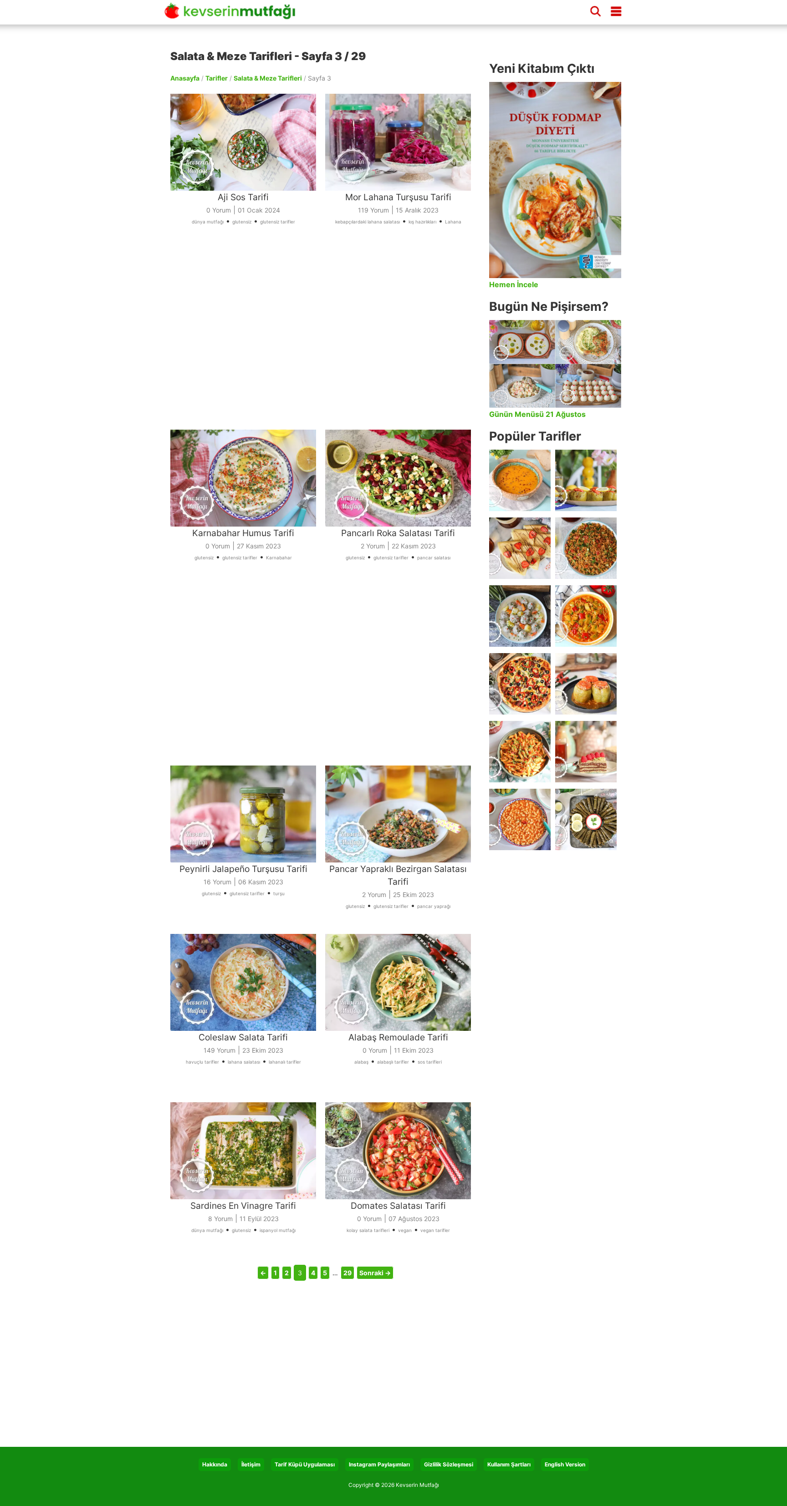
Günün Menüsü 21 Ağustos (537, 414)
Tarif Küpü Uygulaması (305, 1464)
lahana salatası (244, 1062)
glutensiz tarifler (277, 221)
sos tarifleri (430, 1062)
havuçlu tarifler (202, 1062)
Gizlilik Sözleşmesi (448, 1464)
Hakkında (214, 1464)
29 (347, 1273)
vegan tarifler (435, 1230)
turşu (279, 893)
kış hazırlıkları (422, 221)
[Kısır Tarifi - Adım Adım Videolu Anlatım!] (586, 548)
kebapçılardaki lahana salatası (367, 221)
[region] (325, 339)
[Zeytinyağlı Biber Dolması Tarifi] (586, 480)
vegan (405, 1230)
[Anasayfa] (233, 15)
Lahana (453, 221)
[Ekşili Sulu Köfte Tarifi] (520, 616)
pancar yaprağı (433, 906)
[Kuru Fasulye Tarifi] (520, 819)
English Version (565, 1464)
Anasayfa (184, 78)
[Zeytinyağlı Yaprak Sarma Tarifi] (586, 819)
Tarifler (216, 78)
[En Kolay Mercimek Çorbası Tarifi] (520, 480)
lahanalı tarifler (285, 1062)
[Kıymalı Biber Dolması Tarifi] (586, 684)
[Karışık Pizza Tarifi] (520, 684)
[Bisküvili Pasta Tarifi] (586, 751)
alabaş (361, 1062)
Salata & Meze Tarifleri (268, 78)
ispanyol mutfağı (278, 1230)
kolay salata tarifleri (368, 1230)
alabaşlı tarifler (393, 1062)
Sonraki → (375, 1273)
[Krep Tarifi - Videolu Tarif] (520, 548)
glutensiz (241, 221)
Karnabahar (279, 557)
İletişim (251, 1464)
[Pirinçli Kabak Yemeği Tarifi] (586, 616)
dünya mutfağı (208, 221)
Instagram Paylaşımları (379, 1464)
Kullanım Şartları (509, 1464)
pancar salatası (433, 557)
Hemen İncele (513, 284)
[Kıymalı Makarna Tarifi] (520, 751)
